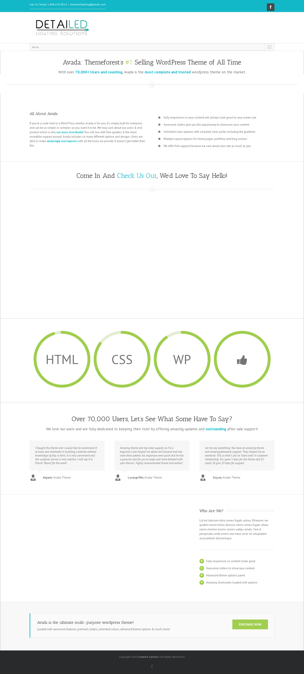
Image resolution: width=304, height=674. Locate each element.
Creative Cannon (148, 656)
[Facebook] (270, 7)
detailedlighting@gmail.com (88, 4)
